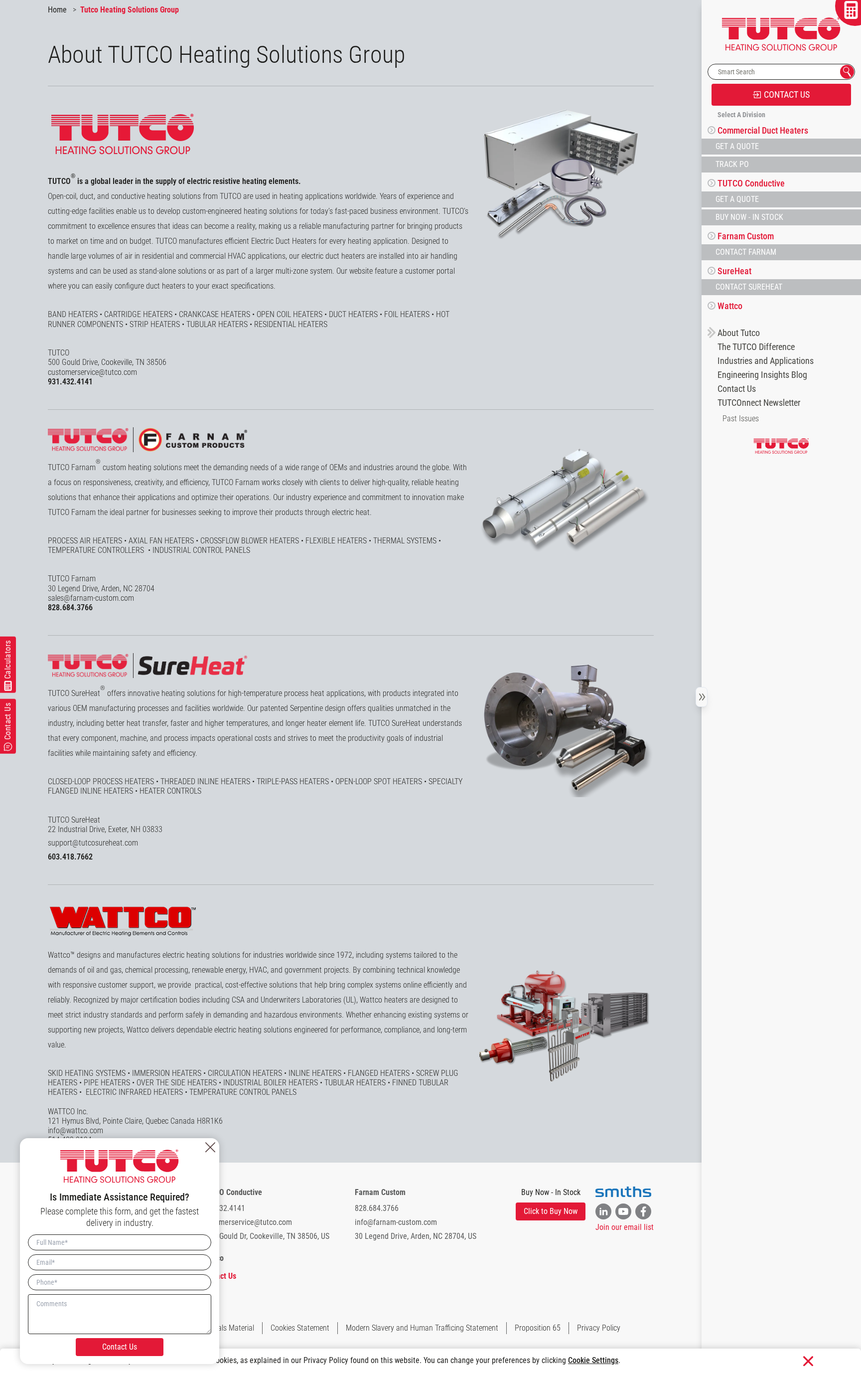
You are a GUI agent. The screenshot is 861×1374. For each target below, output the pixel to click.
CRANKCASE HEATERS (214, 314)
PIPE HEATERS (107, 1082)
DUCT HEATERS (353, 314)
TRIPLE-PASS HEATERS (293, 781)
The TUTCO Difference (756, 347)
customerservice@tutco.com (92, 372)
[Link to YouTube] (623, 1211)
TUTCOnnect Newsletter (759, 403)
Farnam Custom (380, 1192)
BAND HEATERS (73, 314)
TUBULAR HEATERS (218, 324)
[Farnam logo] (147, 439)
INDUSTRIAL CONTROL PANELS (201, 550)
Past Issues (740, 418)
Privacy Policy (598, 1328)
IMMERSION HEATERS (166, 1073)
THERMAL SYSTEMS (404, 540)
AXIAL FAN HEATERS (161, 540)
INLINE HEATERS (314, 1073)
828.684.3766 (70, 607)
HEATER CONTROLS (170, 791)
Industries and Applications (766, 361)
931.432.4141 (70, 381)
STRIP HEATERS (155, 324)
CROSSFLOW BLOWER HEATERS (249, 540)
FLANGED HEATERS (379, 1073)
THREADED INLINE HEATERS (205, 781)
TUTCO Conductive (231, 1192)
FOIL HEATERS (407, 314)
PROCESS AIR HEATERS (85, 540)
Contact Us (737, 389)
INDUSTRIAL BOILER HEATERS (270, 1082)
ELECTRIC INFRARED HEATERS (134, 1092)
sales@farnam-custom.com (91, 598)
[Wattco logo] (122, 921)
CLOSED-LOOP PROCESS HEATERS (101, 781)
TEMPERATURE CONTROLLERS (97, 550)
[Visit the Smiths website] (623, 1192)
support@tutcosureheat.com (93, 843)
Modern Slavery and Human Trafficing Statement (422, 1328)
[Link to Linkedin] (603, 1211)
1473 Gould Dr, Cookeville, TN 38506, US (265, 1236)
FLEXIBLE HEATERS (336, 540)
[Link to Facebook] (643, 1211)
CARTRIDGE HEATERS (138, 314)
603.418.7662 (70, 856)
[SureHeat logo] (147, 665)
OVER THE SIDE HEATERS (177, 1082)
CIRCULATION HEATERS (245, 1073)
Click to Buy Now (550, 1211)
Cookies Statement (300, 1328)
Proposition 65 (538, 1328)
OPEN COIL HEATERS (289, 314)
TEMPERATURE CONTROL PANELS (242, 1092)
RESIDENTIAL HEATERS (291, 324)
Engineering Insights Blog (762, 375)
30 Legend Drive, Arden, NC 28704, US (415, 1236)
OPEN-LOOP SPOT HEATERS (378, 781)
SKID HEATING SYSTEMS (87, 1073)
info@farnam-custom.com (396, 1222)
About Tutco (739, 333)
